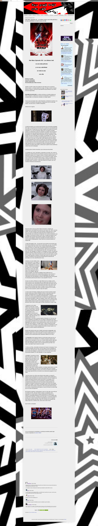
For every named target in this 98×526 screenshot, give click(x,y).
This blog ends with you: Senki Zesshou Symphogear (66, 66)
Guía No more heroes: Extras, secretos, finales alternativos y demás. (67, 101)
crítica (33, 450)
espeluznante (41, 450)
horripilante (46, 450)
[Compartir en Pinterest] (53, 449)
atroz (31, 450)
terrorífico (34, 451)
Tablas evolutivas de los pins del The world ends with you (68, 92)
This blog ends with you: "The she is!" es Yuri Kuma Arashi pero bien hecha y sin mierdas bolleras (66, 53)
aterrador (29, 450)
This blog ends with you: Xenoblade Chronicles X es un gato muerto (66, 74)
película (27, 451)
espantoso (38, 450)
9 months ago (69, 53)
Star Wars (29, 451)
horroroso (49, 450)
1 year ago (66, 66)
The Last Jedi (37, 451)
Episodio (35, 450)
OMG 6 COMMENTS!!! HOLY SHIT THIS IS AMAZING (41, 449)
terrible (31, 451)
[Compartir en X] (51, 449)
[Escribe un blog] (50, 449)
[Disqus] (41, 467)
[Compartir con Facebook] (52, 449)
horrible (44, 450)
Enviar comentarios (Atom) (33, 512)
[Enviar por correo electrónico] (49, 449)
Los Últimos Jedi (53, 450)
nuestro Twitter (38, 432)
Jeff (64, 63)
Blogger (65, 519)
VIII (42, 451)
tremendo (40, 451)
